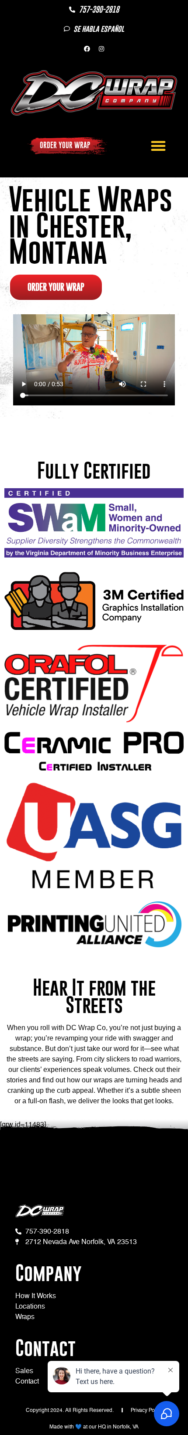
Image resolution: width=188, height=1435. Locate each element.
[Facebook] (87, 49)
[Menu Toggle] (158, 145)
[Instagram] (101, 49)
